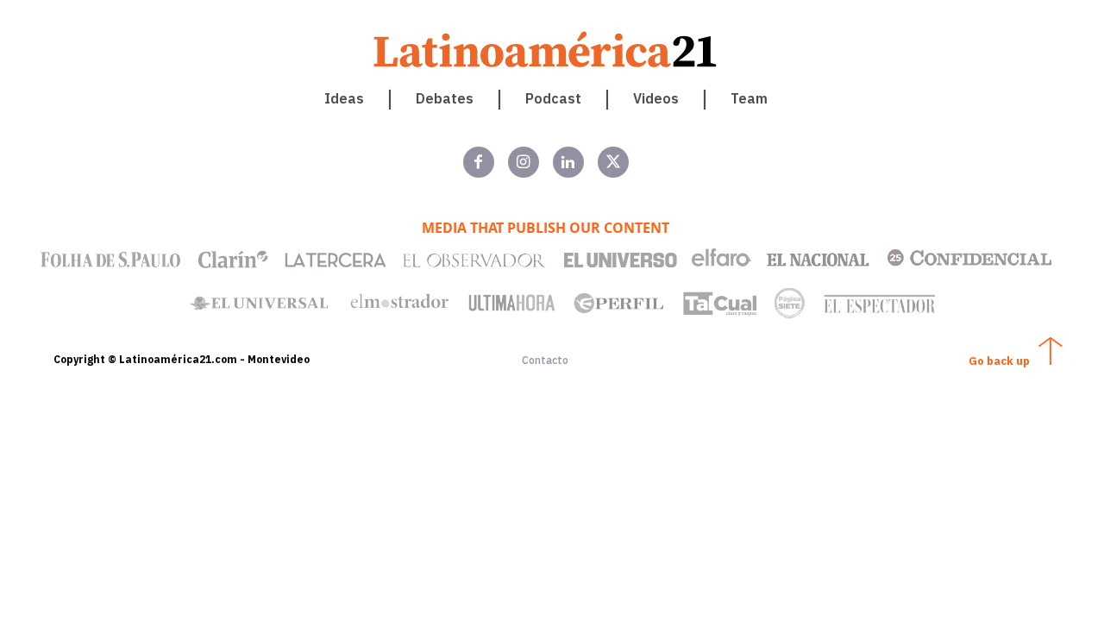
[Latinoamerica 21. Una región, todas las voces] (545, 49)
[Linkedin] (568, 162)
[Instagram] (523, 162)
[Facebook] (478, 162)
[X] (613, 162)
